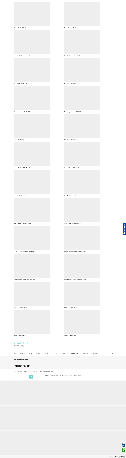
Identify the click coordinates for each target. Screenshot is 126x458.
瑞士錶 (21, 353)
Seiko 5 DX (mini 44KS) (20, 307)
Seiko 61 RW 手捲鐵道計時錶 (22, 168)
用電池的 (64, 353)
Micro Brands (74, 353)
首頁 (15, 353)
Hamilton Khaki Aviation (20, 196)
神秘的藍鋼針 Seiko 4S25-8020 (22, 224)
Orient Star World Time (20, 140)
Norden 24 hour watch (20, 335)
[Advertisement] (32, 14)
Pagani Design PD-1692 (20, 28)
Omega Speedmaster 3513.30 (22, 112)
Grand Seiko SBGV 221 (20, 84)
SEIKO (46, 353)
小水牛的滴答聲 (21, 343)
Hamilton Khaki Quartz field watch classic (25, 279)
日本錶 (38, 353)
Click (124, 229)
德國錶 (30, 353)
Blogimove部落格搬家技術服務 (117, 457)
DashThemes (77, 375)
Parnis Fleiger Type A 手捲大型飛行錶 (24, 252)
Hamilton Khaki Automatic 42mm (23, 56)
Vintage (55, 353)
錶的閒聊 (94, 353)
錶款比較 (85, 353)
